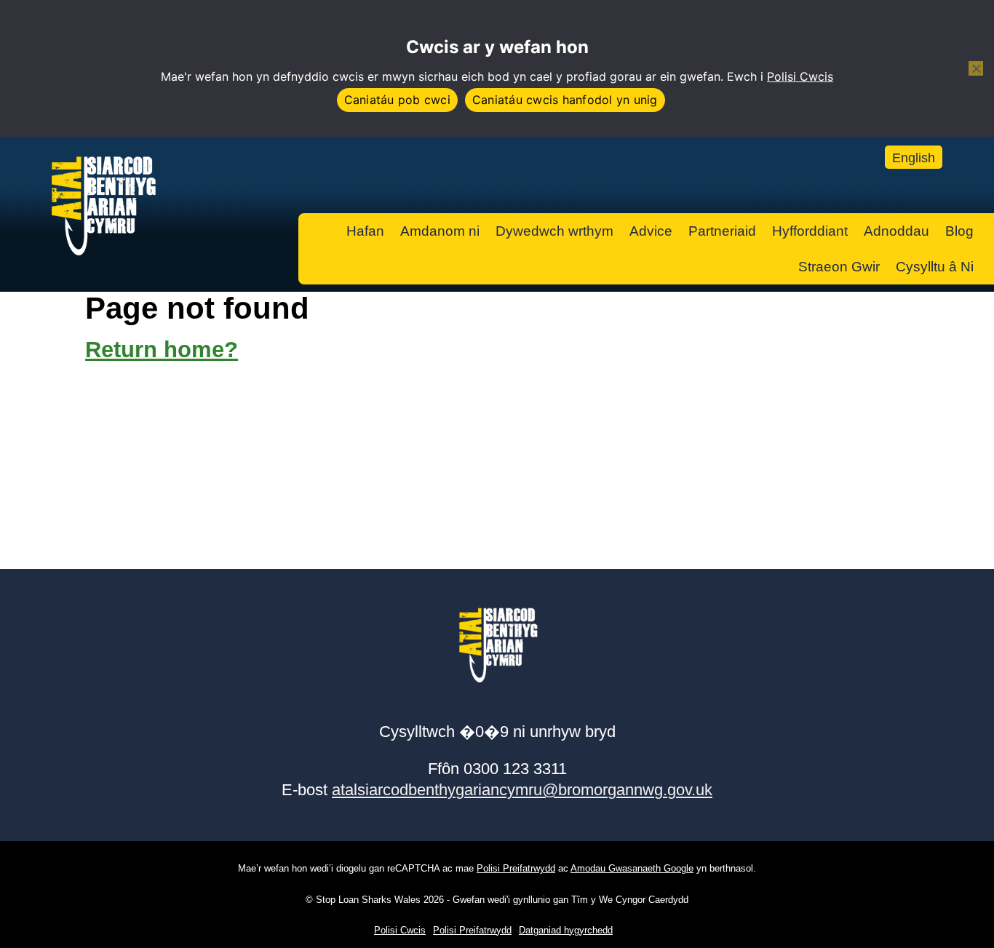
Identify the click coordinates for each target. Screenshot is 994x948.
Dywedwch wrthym (554, 231)
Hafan (365, 231)
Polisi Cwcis (800, 76)
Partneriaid (722, 231)
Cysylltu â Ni (935, 266)
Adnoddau (896, 231)
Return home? (161, 349)
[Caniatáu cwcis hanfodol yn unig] (976, 68)
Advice (650, 231)
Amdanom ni (440, 231)
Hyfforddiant (810, 231)
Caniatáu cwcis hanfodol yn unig (565, 99)
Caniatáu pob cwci (397, 99)
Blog (959, 231)
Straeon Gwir (839, 266)
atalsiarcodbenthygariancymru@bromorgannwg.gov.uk (522, 790)
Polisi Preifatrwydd (516, 868)
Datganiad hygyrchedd (566, 930)
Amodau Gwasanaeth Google (631, 868)
